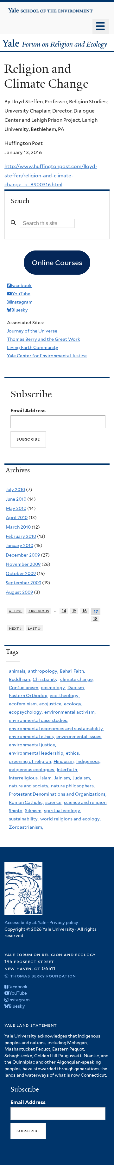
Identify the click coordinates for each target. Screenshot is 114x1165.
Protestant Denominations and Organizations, (57, 794)
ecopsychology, (26, 712)
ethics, (73, 753)
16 (84, 610)
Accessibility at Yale (25, 922)
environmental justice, (32, 744)
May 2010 (16, 508)
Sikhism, (33, 810)
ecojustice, (50, 703)
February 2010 (21, 536)
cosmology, (53, 687)
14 (64, 610)
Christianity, (46, 679)
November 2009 (23, 564)
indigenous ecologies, (32, 769)
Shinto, (16, 810)
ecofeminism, (23, 703)
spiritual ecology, (62, 810)
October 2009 (21, 573)
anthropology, (43, 671)
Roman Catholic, (26, 802)
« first (15, 610)
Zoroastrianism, (26, 827)
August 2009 (19, 592)
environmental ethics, (32, 736)
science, (53, 802)
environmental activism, (70, 712)
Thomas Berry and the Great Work (43, 339)
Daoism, (76, 687)
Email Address (28, 411)
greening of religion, (30, 761)
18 (95, 618)
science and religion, (85, 802)
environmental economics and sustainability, (56, 728)
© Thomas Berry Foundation (40, 975)
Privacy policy (63, 922)
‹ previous (38, 610)
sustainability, (24, 818)
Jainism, (62, 777)
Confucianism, (24, 687)
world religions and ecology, (70, 818)
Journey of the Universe (32, 330)
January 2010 (19, 545)
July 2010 (15, 489)
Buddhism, (20, 679)
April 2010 (17, 517)
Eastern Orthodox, (28, 695)
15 (74, 610)
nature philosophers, (73, 785)
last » (34, 628)
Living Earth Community (32, 347)
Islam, (46, 777)
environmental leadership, (36, 753)
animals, (17, 671)
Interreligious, (24, 777)
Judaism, (82, 777)
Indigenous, (88, 761)
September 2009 (23, 582)
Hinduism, (64, 761)
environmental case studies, (38, 720)
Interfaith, (67, 769)
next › (15, 628)
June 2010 (16, 499)
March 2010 (18, 527)
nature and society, (29, 785)
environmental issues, (79, 736)
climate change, (77, 679)
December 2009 (23, 555)
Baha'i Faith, (72, 671)
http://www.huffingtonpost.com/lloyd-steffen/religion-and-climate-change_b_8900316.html (50, 175)
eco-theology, (64, 695)
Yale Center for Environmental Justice (47, 355)
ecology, (73, 703)
